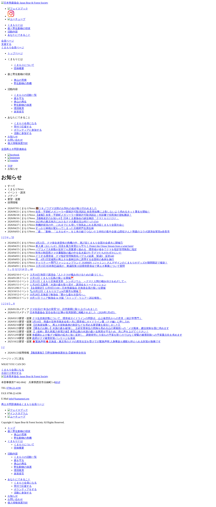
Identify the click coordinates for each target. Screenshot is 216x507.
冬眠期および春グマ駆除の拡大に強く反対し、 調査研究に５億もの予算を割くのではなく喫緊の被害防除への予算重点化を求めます (107, 335)
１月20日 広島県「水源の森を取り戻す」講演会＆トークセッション (68, 284)
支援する (6, 44)
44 (31, 269)
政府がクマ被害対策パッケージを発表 (53, 338)
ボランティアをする (25, 489)
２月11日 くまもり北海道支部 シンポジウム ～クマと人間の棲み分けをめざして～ (78, 281)
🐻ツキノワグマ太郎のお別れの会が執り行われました (66, 208)
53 (12, 237)
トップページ (15, 53)
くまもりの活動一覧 (25, 95)
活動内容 (13, 31)
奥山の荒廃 (20, 80)
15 (26, 269)
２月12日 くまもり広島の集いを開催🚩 (52, 278)
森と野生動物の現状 (19, 28)
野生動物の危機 (23, 83)
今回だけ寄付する (11, 373)
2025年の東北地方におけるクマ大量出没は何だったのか (67, 221)
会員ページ (7, 40)
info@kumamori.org (19, 398)
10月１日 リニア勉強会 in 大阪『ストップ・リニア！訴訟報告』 (66, 298)
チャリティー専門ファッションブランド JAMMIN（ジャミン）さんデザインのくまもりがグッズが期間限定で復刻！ (102, 262)
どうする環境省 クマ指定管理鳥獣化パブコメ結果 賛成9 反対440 (75, 256)
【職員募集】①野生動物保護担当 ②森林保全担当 (58, 352)
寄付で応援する (23, 126)
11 (13, 269)
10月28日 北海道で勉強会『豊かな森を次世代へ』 (58, 294)
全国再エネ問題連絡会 (14, 149)
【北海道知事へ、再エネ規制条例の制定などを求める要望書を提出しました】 (76, 325)
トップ (11, 428)
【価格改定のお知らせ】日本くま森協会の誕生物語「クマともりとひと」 (77, 218)
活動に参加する (23, 133)
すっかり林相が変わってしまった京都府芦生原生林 (65, 228)
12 (16, 269)
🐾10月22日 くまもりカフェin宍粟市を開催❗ (56, 291)
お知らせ (13, 136)
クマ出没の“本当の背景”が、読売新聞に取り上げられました (64, 309)
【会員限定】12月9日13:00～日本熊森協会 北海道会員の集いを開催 (68, 288)
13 (19, 269)
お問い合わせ (15, 140)
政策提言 (19, 111)
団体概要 (19, 68)
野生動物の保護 (23, 105)
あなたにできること (19, 35)
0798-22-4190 (13, 388)
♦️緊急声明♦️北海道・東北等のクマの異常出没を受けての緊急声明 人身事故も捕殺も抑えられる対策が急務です (96, 341)
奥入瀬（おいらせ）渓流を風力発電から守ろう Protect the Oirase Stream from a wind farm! (84, 246)
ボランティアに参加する (28, 130)
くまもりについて (24, 65)
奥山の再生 (20, 101)
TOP (10, 165)
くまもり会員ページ (12, 47)
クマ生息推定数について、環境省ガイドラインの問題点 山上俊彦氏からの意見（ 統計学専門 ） (87, 318)
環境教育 (19, 108)
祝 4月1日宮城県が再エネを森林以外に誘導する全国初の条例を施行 (75, 259)
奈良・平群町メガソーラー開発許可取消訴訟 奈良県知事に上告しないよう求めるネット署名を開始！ (93, 211)
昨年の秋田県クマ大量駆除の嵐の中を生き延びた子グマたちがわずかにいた (79, 252)
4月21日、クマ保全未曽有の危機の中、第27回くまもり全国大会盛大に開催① (79, 242)
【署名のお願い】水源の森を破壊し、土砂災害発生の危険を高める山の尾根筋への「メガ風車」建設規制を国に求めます (100, 328)
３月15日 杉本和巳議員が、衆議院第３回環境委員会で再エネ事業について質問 (80, 266)
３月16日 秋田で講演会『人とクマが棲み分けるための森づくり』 (67, 274)
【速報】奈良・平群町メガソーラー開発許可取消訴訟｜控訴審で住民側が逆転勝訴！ (84, 215)
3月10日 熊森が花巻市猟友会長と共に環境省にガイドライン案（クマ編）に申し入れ (81, 321)
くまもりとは (15, 25)
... (10, 237)
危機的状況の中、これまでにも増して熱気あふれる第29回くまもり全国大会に (80, 225)
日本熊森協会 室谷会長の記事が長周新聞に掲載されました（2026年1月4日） (73, 312)
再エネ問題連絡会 (11, 404)
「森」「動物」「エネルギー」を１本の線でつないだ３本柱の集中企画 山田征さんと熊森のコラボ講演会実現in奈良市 (103, 231)
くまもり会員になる (25, 123)
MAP (57, 382)
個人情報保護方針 (18, 143)
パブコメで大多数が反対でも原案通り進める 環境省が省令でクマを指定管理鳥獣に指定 (86, 249)
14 (22, 269)
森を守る (19, 98)
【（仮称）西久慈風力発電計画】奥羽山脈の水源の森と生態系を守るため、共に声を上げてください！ (90, 331)
